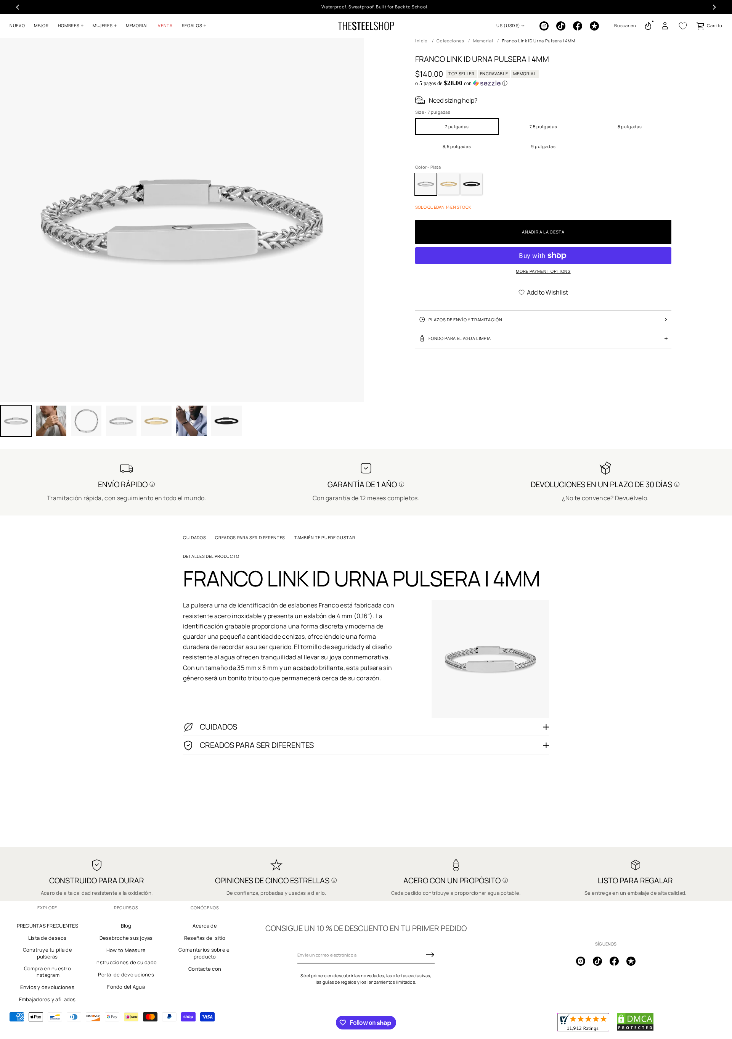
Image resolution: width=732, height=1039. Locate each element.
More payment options (543, 271)
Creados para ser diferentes (250, 537)
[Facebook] (577, 26)
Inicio (421, 40)
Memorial (483, 40)
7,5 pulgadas (543, 126)
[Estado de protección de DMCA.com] (635, 1029)
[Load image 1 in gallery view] (16, 421)
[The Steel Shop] (366, 26)
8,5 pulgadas (457, 146)
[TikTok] (560, 26)
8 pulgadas (630, 126)
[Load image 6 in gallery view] (156, 421)
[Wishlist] (683, 26)
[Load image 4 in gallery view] (86, 421)
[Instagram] (544, 26)
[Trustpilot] (594, 26)
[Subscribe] (430, 954)
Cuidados (194, 537)
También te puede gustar (324, 537)
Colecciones (450, 40)
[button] (625, 26)
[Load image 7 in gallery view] (191, 421)
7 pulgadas (457, 126)
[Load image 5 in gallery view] (121, 421)
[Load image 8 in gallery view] (226, 421)
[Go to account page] (665, 26)
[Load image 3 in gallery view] (51, 421)
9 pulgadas (543, 146)
